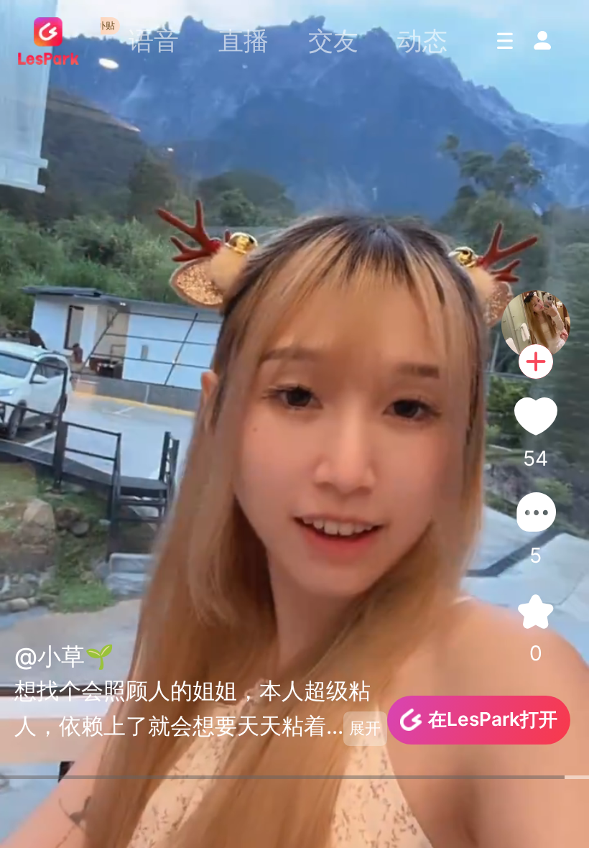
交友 (333, 40)
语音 (154, 40)
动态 (422, 40)
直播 (243, 40)
